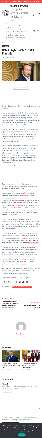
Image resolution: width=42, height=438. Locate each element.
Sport (16, 35)
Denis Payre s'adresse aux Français (22, 286)
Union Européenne (19, 24)
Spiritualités (9, 28)
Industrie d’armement (12, 30)
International (24, 30)
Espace (21, 26)
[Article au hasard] (34, 31)
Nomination (16, 32)
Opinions (8, 24)
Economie (15, 26)
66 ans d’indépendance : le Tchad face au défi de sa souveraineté (29, 365)
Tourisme (22, 35)
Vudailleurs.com (19, 5)
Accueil (4, 43)
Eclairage (8, 32)
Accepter (22, 435)
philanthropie (15, 207)
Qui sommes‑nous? (12, 38)
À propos (22, 38)
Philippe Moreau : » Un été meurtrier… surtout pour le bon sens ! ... (11, 365)
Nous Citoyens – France (26, 195)
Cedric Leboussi (21, 334)
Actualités (17, 28)
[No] (39, 431)
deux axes (23, 261)
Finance (8, 26)
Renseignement (11, 34)
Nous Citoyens (33, 243)
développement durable (18, 203)
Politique (24, 32)
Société (19, 34)
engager (25, 238)
